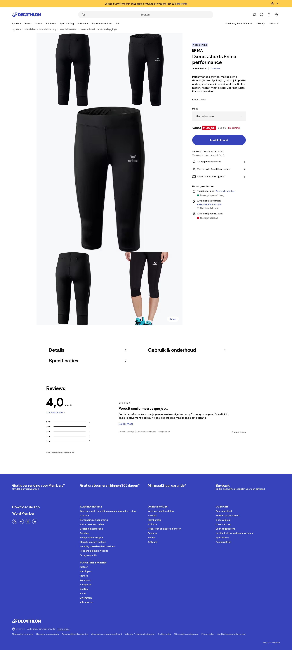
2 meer (173, 319)
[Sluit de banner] (277, 3)
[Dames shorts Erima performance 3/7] (109, 179)
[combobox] (219, 116)
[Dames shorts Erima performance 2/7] (72, 69)
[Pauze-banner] (272, 3)
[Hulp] (261, 14)
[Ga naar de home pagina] (26, 14)
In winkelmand (219, 140)
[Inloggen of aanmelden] (269, 14)
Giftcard (273, 23)
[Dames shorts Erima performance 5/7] (145, 288)
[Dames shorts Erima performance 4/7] (72, 288)
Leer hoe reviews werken (58, 452)
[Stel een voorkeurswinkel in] (254, 14)
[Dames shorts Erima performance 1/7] (145, 69)
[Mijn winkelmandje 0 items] (276, 14)
